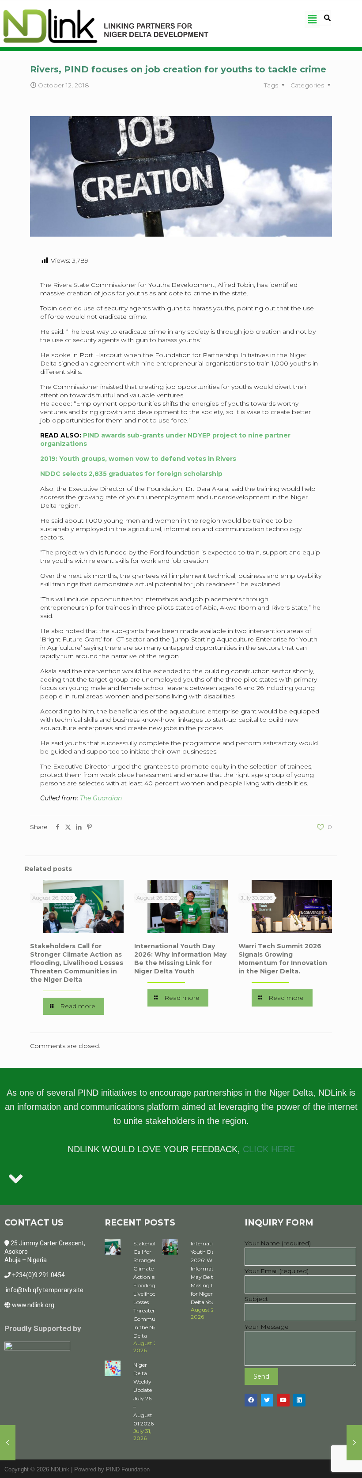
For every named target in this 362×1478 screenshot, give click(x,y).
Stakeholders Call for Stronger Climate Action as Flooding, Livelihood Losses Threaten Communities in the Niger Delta (76, 963)
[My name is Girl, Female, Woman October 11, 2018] (7, 1442)
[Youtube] (283, 1400)
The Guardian (101, 798)
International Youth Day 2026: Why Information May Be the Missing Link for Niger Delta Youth (180, 958)
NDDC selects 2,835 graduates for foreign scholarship (131, 474)
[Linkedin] (299, 1400)
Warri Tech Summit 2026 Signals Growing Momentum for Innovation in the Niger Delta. (282, 958)
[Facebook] (251, 1400)
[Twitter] (267, 1400)
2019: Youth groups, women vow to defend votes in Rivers (138, 459)
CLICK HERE (269, 1149)
